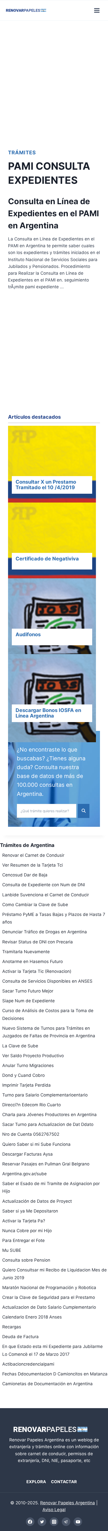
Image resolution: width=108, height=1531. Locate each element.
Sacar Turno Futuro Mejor (27, 990)
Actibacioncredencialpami (28, 1364)
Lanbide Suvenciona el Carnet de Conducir (45, 894)
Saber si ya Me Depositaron (30, 1211)
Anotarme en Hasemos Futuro (32, 961)
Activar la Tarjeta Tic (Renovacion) (36, 971)
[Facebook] (30, 1521)
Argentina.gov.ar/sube (24, 1173)
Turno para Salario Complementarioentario (45, 1094)
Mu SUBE (11, 1250)
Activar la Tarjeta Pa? (23, 1220)
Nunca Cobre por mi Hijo (27, 1230)
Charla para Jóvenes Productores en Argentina (49, 1114)
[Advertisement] (54, 83)
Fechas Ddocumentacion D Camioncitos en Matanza (54, 1373)
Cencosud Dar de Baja (24, 874)
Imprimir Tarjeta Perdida (26, 1085)
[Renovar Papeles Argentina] (26, 10)
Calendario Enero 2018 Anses (32, 1317)
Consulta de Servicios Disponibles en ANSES (47, 981)
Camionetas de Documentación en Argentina (47, 1383)
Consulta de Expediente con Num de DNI (43, 884)
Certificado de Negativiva (47, 559)
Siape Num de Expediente (28, 1000)
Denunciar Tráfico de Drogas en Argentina (44, 931)
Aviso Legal (54, 1509)
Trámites (22, 153)
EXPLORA (36, 1481)
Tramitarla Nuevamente (26, 951)
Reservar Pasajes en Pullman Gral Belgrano (45, 1163)
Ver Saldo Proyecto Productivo (33, 1055)
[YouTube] (78, 1521)
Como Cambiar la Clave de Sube (35, 904)
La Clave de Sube (20, 1045)
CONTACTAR (64, 1481)
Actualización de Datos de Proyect (37, 1201)
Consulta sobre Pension (26, 1260)
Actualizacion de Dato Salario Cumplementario (49, 1307)
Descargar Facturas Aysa (27, 1154)
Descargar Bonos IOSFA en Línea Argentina (48, 713)
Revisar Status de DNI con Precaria (37, 941)
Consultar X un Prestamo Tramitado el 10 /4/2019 (46, 484)
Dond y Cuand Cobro (23, 1075)
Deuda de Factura (20, 1336)
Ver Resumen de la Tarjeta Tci (32, 865)
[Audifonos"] (54, 623)
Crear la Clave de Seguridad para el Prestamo (48, 1297)
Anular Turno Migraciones (28, 1065)
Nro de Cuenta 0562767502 (30, 1134)
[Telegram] (66, 1521)
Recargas (11, 1326)
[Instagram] (54, 1521)
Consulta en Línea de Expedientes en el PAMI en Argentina (53, 213)
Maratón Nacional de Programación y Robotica (49, 1287)
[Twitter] (42, 1521)
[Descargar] (54, 699)
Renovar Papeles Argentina (67, 1502)
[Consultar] (54, 471)
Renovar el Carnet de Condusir (33, 855)
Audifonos (28, 634)
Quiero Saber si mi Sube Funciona (36, 1144)
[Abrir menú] (96, 10)
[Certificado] (54, 548)
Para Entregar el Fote (23, 1240)
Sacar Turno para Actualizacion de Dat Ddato (47, 1124)
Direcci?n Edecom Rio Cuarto (31, 1104)
